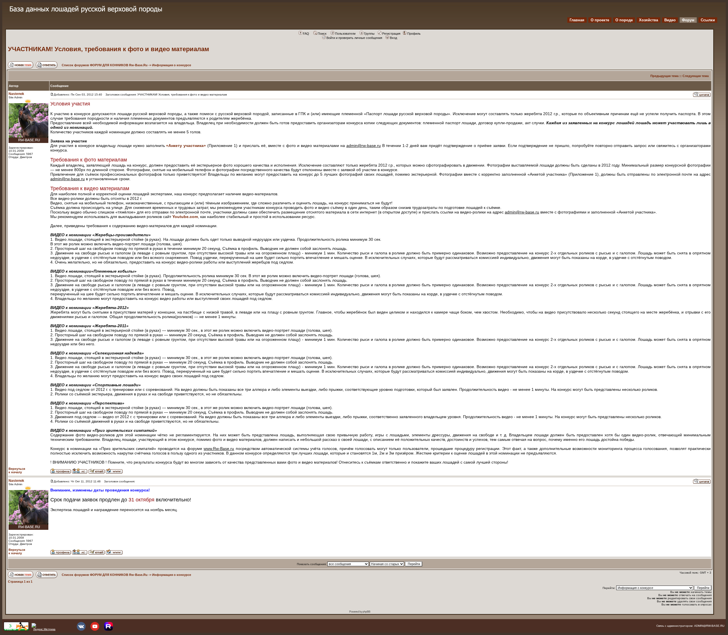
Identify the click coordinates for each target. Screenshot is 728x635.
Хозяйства (648, 20)
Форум (688, 20)
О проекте (600, 20)
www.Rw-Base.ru (219, 448)
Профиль (414, 33)
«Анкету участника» (186, 145)
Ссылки (708, 20)
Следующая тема (695, 76)
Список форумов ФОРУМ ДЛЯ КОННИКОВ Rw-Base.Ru (105, 65)
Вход (393, 38)
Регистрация (391, 33)
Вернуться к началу (17, 470)
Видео (670, 20)
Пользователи (345, 33)
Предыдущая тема (664, 76)
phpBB (366, 611)
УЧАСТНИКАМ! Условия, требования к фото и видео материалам (108, 49)
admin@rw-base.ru (363, 145)
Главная (577, 20)
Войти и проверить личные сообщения (354, 38)
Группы (369, 33)
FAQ (306, 33)
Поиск (322, 33)
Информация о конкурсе (171, 65)
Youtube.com (185, 216)
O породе (624, 20)
